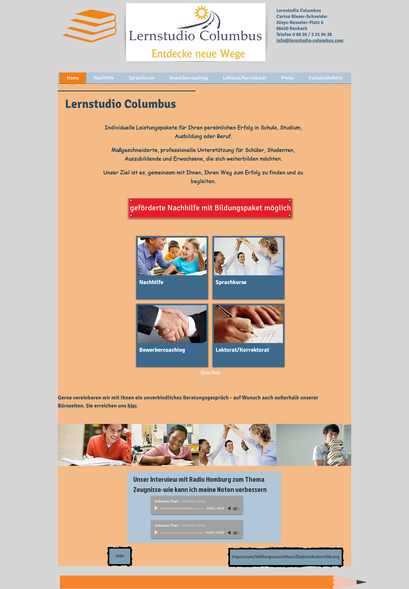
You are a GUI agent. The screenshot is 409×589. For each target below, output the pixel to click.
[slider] (237, 508)
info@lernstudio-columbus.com (309, 40)
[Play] (156, 508)
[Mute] (230, 508)
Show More (210, 372)
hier (132, 405)
